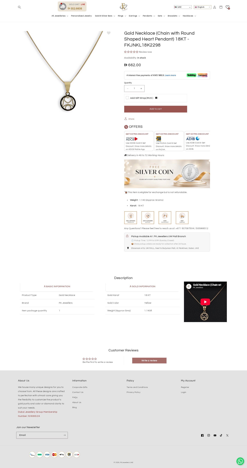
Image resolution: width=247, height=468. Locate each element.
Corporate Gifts (79, 387)
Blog (74, 407)
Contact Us (77, 392)
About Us (76, 402)
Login (183, 392)
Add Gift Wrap (141, 98)
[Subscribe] (64, 435)
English (200, 7)
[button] (19, 7)
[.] (63, 6)
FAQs (74, 397)
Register (185, 387)
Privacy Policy (133, 392)
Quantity (128, 83)
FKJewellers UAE (126, 462)
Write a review (149, 360)
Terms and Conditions (137, 387)
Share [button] (131, 119)
